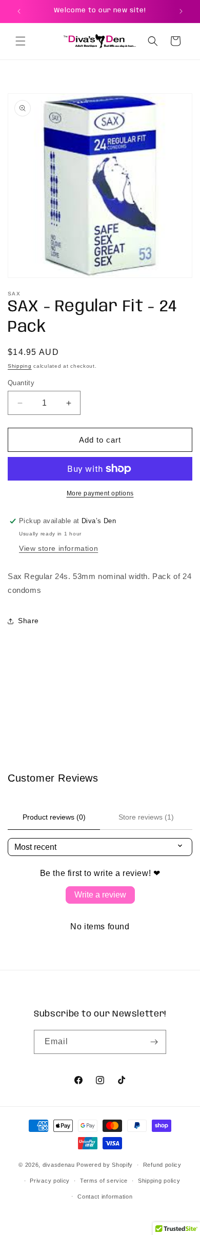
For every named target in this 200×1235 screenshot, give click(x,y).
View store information (58, 548)
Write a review (100, 894)
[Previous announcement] (19, 11)
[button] (20, 41)
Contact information (104, 1196)
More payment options (100, 493)
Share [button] (28, 620)
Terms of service (104, 1181)
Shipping (20, 366)
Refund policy (162, 1165)
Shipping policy (159, 1181)
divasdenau (59, 1165)
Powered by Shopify (104, 1165)
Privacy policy (50, 1181)
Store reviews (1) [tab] (146, 817)
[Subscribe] (154, 1042)
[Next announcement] (181, 11)
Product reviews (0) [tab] (54, 817)
